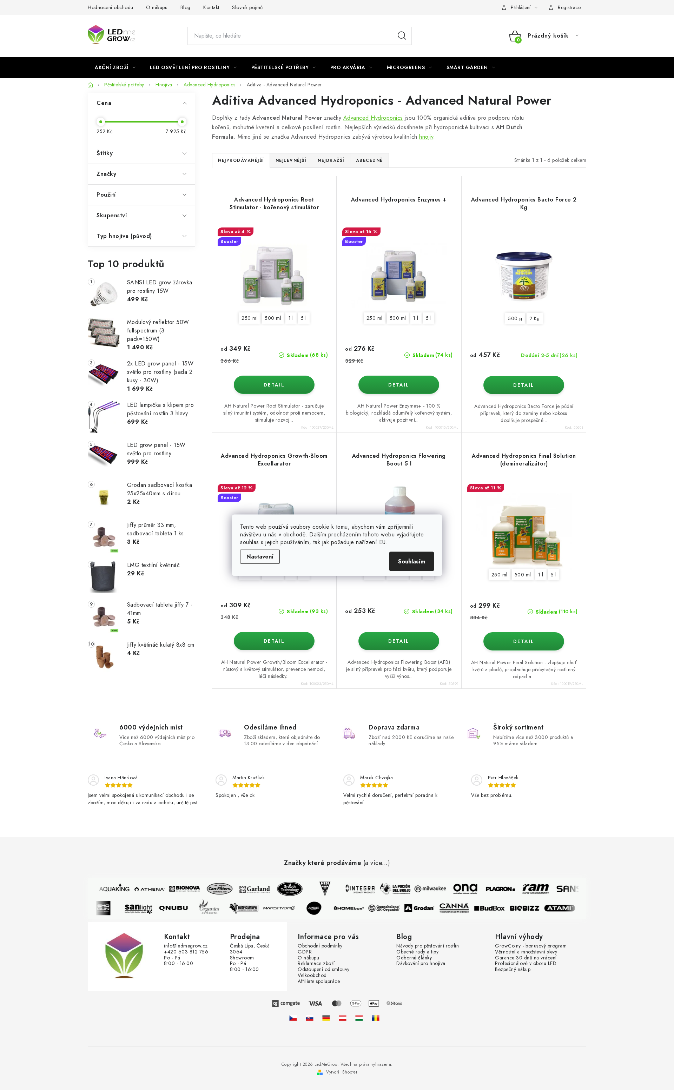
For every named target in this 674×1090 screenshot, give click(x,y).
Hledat (402, 36)
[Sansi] (565, 889)
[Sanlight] (143, 908)
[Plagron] (495, 889)
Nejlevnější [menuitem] (291, 160)
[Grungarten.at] (342, 1018)
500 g (515, 318)
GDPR (305, 952)
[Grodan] (424, 908)
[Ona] (460, 889)
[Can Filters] (214, 889)
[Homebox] (353, 908)
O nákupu (156, 7)
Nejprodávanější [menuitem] (241, 160)
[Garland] (249, 889)
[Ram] (530, 889)
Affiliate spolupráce (319, 981)
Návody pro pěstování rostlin (427, 946)
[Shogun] (108, 908)
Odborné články (414, 958)
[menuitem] (115, 67)
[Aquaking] (109, 889)
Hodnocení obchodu (110, 7)
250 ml (250, 318)
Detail (274, 385)
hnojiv (426, 137)
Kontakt (211, 7)
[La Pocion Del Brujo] (390, 889)
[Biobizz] (529, 908)
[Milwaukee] (425, 889)
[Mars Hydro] (283, 908)
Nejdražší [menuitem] (331, 160)
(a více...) (376, 863)
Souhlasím (411, 561)
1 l (291, 318)
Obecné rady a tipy (417, 952)
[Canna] (459, 908)
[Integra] (355, 889)
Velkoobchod (312, 975)
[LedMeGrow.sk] (309, 1018)
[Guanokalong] (389, 908)
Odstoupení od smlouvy (324, 969)
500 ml (273, 318)
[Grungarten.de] (326, 1018)
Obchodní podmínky (320, 946)
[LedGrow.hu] (359, 1018)
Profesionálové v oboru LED (525, 963)
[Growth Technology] (285, 889)
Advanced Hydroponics (373, 118)
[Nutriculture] (248, 908)
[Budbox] (494, 908)
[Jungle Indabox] (318, 908)
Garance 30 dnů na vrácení (526, 958)
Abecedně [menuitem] (369, 160)
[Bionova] (179, 889)
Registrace (569, 7)
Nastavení (259, 556)
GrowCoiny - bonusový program (531, 946)
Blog (185, 7)
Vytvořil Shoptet (341, 1072)
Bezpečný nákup (512, 969)
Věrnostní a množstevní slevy (526, 952)
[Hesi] (320, 889)
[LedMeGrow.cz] (293, 1018)
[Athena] (144, 889)
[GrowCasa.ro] (375, 1018)
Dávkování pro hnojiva (420, 963)
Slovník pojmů (247, 7)
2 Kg (534, 318)
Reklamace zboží (316, 963)
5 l (304, 318)
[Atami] (564, 908)
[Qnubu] (178, 908)
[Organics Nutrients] (213, 908)
